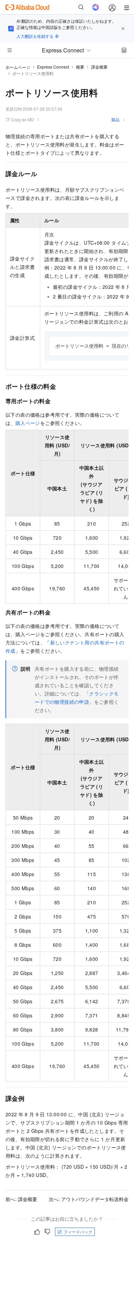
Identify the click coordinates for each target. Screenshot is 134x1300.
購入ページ (27, 422)
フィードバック (78, 1232)
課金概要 (99, 67)
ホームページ (17, 67)
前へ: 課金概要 (21, 1199)
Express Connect (53, 67)
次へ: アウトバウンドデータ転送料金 (89, 1199)
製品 (115, 119)
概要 (80, 67)
